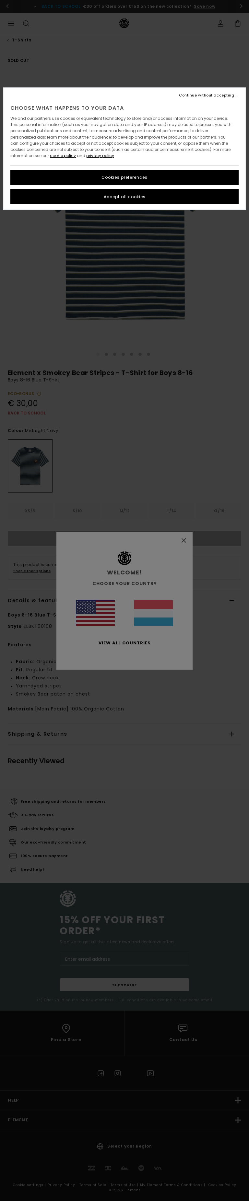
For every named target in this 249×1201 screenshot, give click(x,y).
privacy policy (100, 155)
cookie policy (63, 155)
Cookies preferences (124, 177)
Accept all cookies (125, 196)
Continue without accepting (206, 95)
